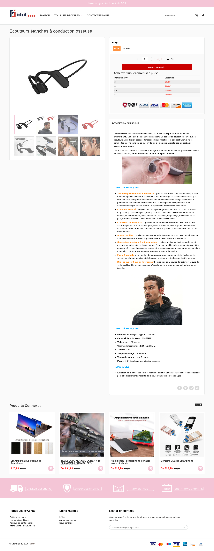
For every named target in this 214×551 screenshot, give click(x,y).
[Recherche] (188, 15)
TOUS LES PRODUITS (67, 15)
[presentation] (197, 405)
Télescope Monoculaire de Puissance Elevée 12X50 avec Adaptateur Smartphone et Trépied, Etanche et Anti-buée (181, 462)
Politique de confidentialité (21, 523)
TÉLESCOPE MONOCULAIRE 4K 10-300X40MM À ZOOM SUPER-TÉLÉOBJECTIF (31, 462)
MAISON (45, 15)
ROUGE (126, 48)
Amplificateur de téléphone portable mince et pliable (80, 462)
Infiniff (32, 544)
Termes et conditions (19, 520)
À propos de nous (67, 520)
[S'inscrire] (184, 527)
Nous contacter (66, 523)
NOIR (116, 48)
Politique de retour (17, 517)
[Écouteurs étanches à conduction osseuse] (57, 76)
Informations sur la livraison (22, 526)
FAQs (61, 517)
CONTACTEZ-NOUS (98, 15)
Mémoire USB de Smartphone (127, 461)
